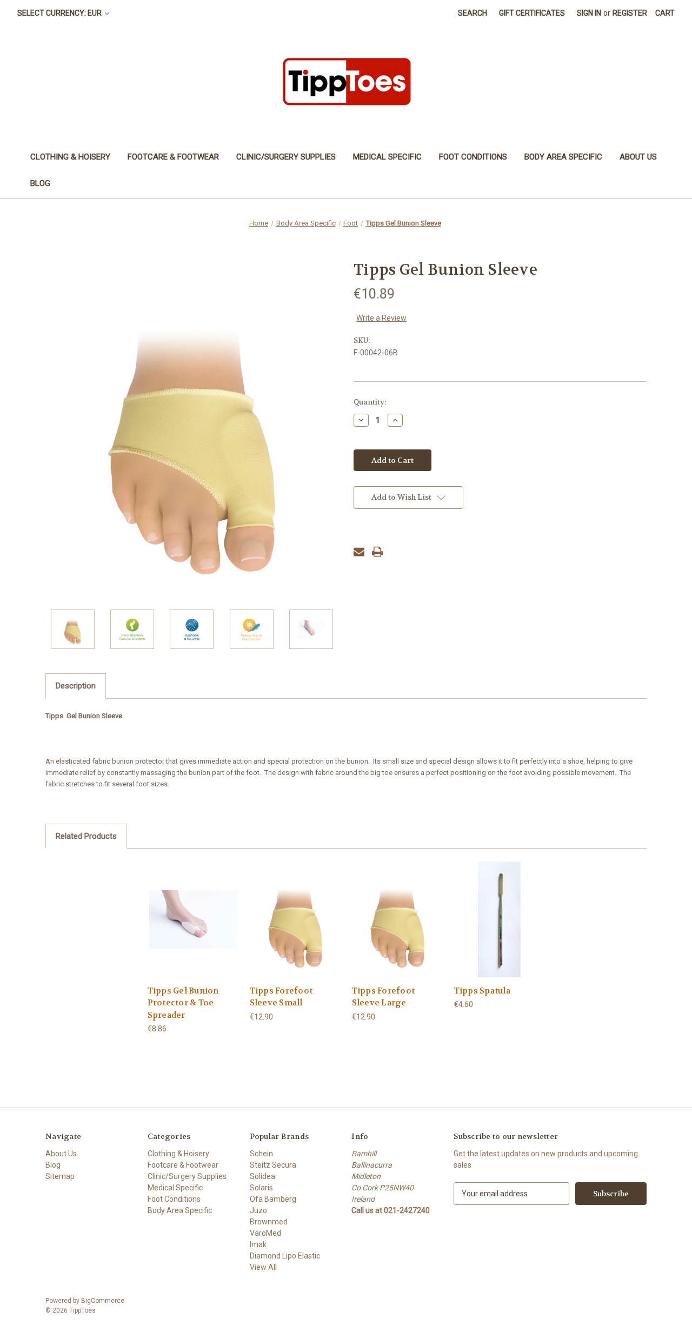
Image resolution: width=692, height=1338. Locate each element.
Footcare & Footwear (173, 157)
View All (263, 1267)
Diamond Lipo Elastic (285, 1255)
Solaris (261, 1187)
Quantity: (370, 402)
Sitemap (60, 1176)
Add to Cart (193, 928)
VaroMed (265, 1233)
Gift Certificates (532, 13)
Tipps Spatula (482, 990)
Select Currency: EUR (60, 13)
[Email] (359, 551)
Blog (40, 183)
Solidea (262, 1176)
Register (630, 13)
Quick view (192, 910)
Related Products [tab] (86, 836)
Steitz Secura (273, 1165)
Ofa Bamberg (273, 1199)
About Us (638, 157)
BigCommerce (102, 1300)
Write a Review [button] (381, 318)
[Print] (377, 551)
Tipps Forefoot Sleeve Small (281, 997)
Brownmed (269, 1221)
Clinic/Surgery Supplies (286, 157)
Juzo (258, 1210)
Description (76, 686)
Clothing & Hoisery (70, 157)
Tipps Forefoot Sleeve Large (383, 997)
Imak (258, 1244)
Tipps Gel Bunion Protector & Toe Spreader (183, 1003)
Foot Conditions (473, 157)
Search (472, 13)
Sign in (589, 13)
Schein (261, 1153)
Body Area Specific (563, 157)
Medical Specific (387, 157)
